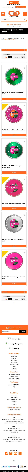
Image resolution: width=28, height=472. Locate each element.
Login (14, 387)
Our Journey (14, 358)
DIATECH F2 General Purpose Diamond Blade (13, 203)
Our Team (14, 360)
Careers (14, 367)
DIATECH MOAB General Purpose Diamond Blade (13, 93)
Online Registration (14, 385)
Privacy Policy (14, 377)
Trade (10, 57)
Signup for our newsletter (15, 328)
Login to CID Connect (11, 4)
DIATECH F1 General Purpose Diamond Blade (13, 130)
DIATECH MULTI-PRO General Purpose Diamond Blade (12, 166)
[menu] (3, 14)
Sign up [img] (23, 331)
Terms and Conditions (14, 379)
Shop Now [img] (14, 99)
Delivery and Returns (14, 375)
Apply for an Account (20, 7)
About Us (19, 4)
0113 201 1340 (16, 339)
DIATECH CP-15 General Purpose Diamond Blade (13, 240)
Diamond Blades (19, 38)
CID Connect (14, 362)
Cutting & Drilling (10, 38)
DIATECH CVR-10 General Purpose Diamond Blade (13, 277)
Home (2, 38)
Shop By (5, 50)
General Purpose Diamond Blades (8, 39)
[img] (6, 453)
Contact (14, 369)
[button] (25, 19)
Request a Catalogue (8, 7)
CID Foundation (14, 364)
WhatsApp (16, 349)
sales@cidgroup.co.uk (16, 344)
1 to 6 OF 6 (16, 57)
